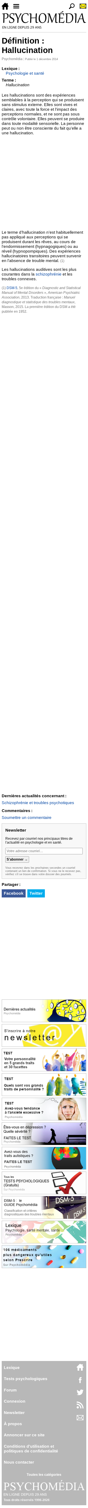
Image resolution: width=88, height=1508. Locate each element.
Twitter (36, 893)
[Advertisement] (44, 182)
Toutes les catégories (44, 1474)
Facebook (13, 893)
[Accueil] (7, 8)
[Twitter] (80, 1394)
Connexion (14, 1401)
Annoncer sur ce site (24, 1435)
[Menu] (18, 8)
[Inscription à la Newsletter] (81, 8)
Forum (10, 1390)
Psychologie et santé (25, 73)
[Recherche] (70, 8)
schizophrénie (49, 274)
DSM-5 (12, 288)
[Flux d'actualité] (80, 1407)
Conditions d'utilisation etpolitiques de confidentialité (31, 1448)
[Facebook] (80, 1382)
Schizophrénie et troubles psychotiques (38, 802)
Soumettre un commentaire (26, 817)
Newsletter (14, 1412)
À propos (13, 1424)
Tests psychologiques (25, 1378)
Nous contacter (19, 1462)
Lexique (12, 1367)
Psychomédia (12, 59)
